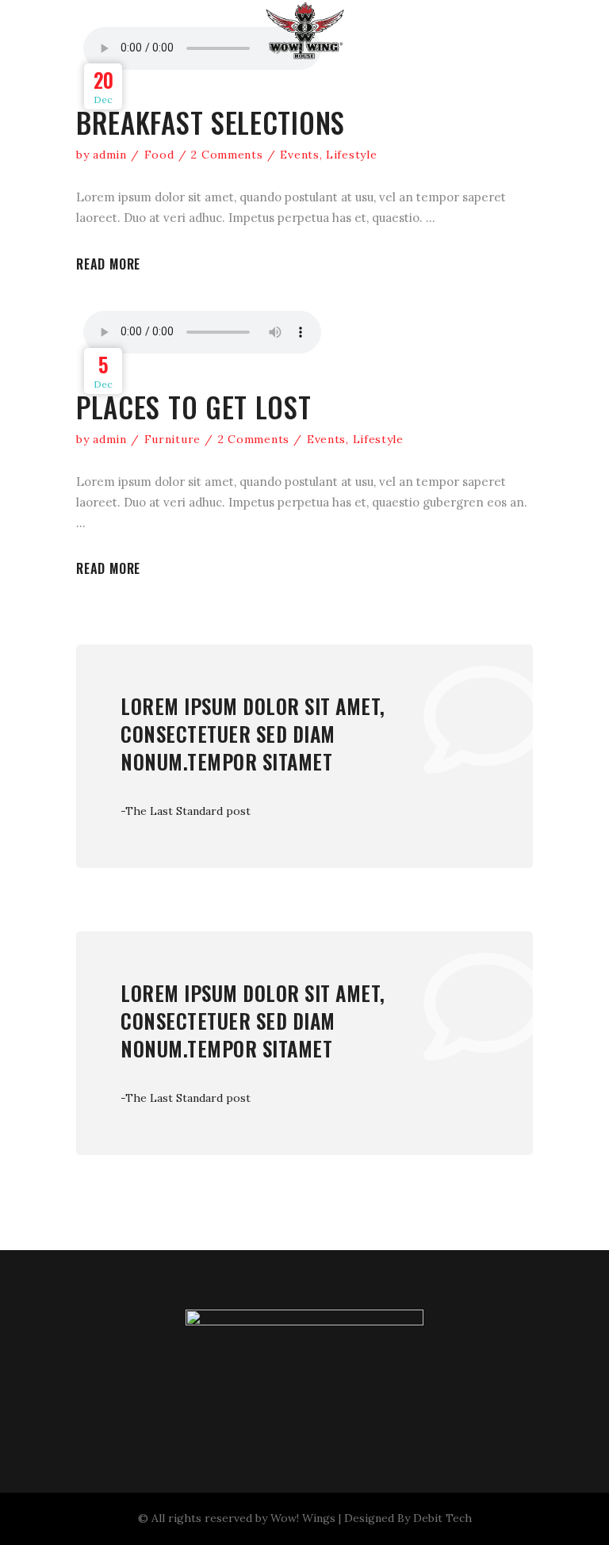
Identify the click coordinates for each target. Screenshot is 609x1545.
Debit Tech (442, 1518)
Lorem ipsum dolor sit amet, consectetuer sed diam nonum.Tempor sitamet (253, 733)
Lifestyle (351, 154)
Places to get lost (194, 406)
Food (159, 154)
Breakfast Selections (210, 122)
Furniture (172, 439)
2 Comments (226, 154)
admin (110, 154)
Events (299, 154)
